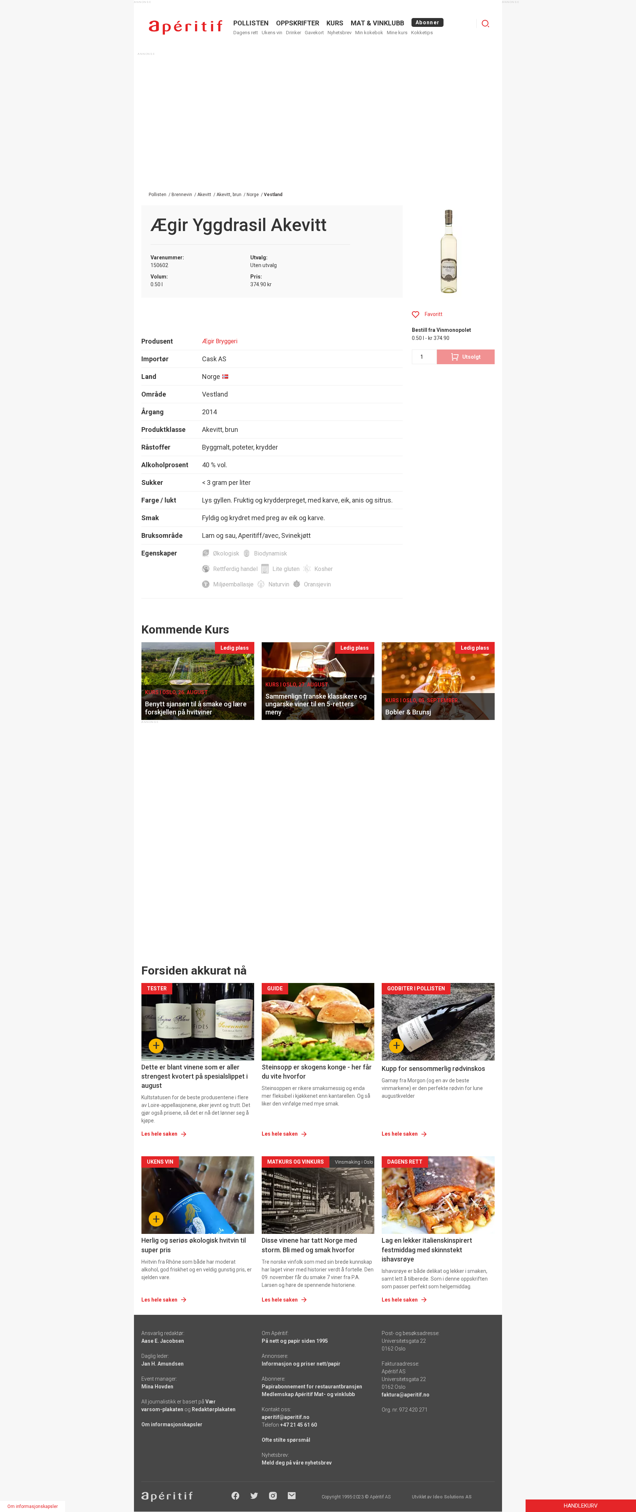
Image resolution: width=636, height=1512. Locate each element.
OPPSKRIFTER (297, 23)
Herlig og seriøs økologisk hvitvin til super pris (193, 1244)
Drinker (293, 32)
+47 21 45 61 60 (298, 1425)
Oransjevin (317, 584)
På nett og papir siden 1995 (295, 1341)
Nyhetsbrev (339, 32)
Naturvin (278, 584)
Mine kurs (397, 32)
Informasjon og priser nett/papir (301, 1364)
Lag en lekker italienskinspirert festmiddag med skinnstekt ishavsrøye (427, 1249)
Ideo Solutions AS (452, 1496)
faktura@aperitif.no (406, 1395)
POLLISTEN (251, 23)
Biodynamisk (270, 553)
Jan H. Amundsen (162, 1364)
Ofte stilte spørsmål (286, 1440)
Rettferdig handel (235, 568)
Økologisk (226, 553)
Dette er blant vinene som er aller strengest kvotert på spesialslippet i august (194, 1076)
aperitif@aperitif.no (286, 1417)
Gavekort (314, 32)
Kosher (323, 568)
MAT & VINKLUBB (377, 23)
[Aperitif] (185, 27)
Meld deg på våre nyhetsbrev (297, 1463)
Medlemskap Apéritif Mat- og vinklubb (308, 1394)
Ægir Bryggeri (219, 341)
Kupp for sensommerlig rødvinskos (433, 1068)
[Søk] (485, 23)
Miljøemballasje (233, 584)
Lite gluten (286, 568)
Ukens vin (272, 32)
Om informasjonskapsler (171, 1424)
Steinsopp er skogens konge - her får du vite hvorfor (317, 1071)
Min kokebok (369, 32)
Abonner (427, 22)
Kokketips (422, 32)
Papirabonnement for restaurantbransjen (312, 1386)
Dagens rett (245, 32)
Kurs (334, 23)
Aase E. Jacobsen (162, 1341)
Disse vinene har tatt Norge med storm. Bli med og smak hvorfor (309, 1244)
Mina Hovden (157, 1386)
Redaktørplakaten (214, 1409)
